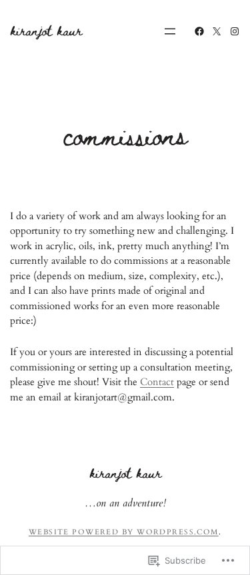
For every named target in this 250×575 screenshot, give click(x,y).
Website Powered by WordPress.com (124, 532)
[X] (216, 31)
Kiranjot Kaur (46, 30)
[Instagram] (234, 31)
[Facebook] (199, 31)
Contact (157, 381)
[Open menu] (170, 31)
